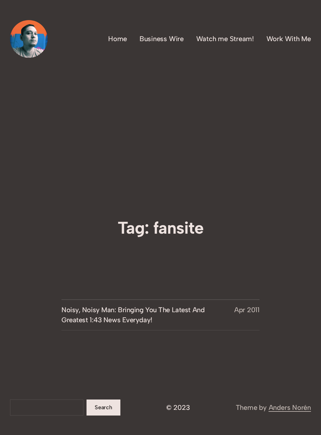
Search (103, 407)
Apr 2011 (247, 310)
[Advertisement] (160, 166)
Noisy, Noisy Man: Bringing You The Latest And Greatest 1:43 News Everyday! (132, 315)
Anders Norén (290, 407)
